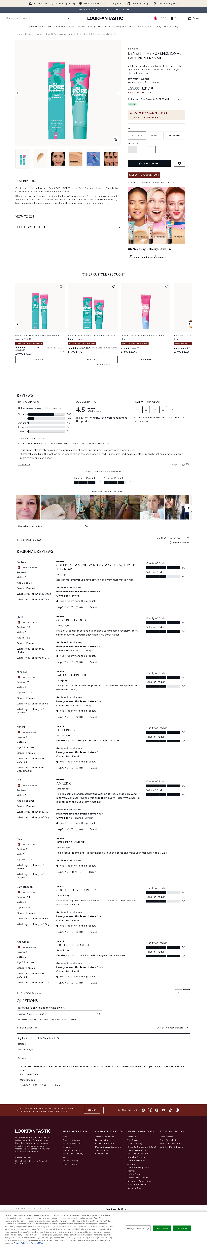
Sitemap (131, 1171)
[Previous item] (17, 324)
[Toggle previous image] (17, 93)
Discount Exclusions (72, 1143)
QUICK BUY (40, 359)
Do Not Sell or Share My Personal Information (31, 1162)
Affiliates (131, 1164)
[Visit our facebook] (143, 1110)
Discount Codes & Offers (139, 1154)
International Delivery (73, 1154)
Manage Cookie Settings (138, 1228)
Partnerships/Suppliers (138, 1167)
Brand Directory (135, 1143)
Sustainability (101, 1150)
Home (19, 34)
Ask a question (152, 82)
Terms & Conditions (104, 1137)
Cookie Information (104, 1143)
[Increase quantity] (151, 149)
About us (131, 1137)
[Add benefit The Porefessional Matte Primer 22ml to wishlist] (166, 286)
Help (65, 1137)
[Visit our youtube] (163, 1110)
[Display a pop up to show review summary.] (38, 348)
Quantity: (134, 143)
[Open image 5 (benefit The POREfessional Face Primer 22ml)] (93, 158)
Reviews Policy (102, 1154)
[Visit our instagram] (156, 1110)
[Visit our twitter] (150, 1110)
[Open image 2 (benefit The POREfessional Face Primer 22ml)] (40, 158)
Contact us (68, 1157)
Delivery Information (72, 1150)
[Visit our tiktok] (170, 1110)
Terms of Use (37, 1243)
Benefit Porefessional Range (59, 34)
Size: (131, 129)
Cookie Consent (23, 1158)
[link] (177, 18)
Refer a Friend (134, 1174)
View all (181, 99)
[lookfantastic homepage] (105, 18)
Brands (28, 34)
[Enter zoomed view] (115, 139)
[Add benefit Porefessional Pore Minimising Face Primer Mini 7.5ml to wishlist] (113, 286)
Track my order (70, 1164)
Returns (66, 1147)
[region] (103, 1228)
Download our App (72, 1140)
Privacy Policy (101, 1140)
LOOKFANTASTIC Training (171, 1147)
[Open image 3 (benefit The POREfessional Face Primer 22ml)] (58, 158)
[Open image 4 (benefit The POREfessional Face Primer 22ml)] (76, 158)
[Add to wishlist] (179, 163)
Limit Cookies (162, 1228)
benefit (39, 34)
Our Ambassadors (136, 1160)
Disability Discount (136, 1157)
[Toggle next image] (119, 93)
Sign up (92, 1110)
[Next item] (189, 324)
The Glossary (133, 1140)
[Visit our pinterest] (177, 1110)
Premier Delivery (70, 1160)
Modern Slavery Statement (108, 1147)
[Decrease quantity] (132, 149)
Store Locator (166, 1137)
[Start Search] (69, 18)
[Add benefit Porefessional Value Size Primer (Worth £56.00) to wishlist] (61, 286)
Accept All (182, 1228)
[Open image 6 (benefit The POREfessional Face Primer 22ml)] (111, 158)
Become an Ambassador (139, 1181)
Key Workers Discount (137, 1177)
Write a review (135, 82)
